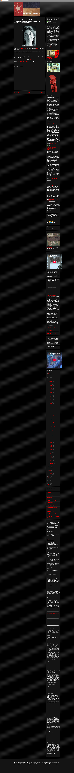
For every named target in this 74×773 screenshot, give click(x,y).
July (50, 466)
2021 (49, 373)
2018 (49, 377)
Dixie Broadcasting (50, 495)
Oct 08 (51, 452)
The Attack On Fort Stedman (52, 327)
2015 (49, 477)
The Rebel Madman (50, 514)
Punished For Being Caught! (51, 333)
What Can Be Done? (50, 123)
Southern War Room (50, 511)
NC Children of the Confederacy (52, 500)
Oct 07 (51, 453)
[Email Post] (33, 61)
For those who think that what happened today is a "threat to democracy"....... (53, 182)
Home (29, 92)
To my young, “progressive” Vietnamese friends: (51, 148)
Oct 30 (51, 385)
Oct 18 (51, 402)
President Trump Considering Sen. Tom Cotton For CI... (53, 407)
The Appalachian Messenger (51, 513)
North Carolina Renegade (51, 505)
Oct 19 (51, 400)
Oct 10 (51, 449)
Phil (48, 539)
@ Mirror (30, 59)
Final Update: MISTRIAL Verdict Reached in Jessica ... (53, 418)
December (51, 380)
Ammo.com (49, 492)
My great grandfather (50, 298)
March (50, 471)
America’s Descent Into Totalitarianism (53, 58)
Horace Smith (49, 609)
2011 (49, 483)
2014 (49, 479)
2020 (49, 374)
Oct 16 (51, 404)
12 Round (51, 46)
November (51, 381)
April (50, 470)
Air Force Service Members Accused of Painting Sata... (53, 426)
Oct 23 (51, 395)
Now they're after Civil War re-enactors (52, 436)
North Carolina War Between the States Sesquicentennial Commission (53, 508)
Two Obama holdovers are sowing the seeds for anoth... (53, 429)
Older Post (42, 92)
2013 (49, 480)
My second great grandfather (51, 295)
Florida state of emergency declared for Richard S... (52, 414)
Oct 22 (51, 396)
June (50, 467)
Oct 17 (51, 403)
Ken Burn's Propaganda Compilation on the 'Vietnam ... (53, 439)
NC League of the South (51, 502)
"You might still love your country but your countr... (53, 433)
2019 (49, 376)
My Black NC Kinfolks (50, 332)
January (50, 474)
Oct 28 (51, 388)
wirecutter (48, 620)
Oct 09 (51, 450)
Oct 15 (51, 442)
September (51, 463)
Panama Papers (23, 48)
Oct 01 (51, 461)
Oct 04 (51, 457)
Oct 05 (51, 456)
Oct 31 (51, 384)
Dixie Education (49, 497)
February (50, 473)
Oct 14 (51, 443)
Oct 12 (51, 446)
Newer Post (16, 92)
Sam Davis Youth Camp (51, 509)
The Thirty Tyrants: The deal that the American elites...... (53, 94)
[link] (49, 149)
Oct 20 (51, 399)
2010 (49, 484)
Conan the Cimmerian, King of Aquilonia (53, 613)
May (50, 469)
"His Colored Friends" (50, 328)
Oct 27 (51, 389)
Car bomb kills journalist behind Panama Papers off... (53, 422)
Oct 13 (51, 445)
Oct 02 (51, 460)
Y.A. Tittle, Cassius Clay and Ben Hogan (53, 411)
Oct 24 (51, 393)
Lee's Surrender (49, 330)
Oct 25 (51, 392)
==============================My (53, 270)
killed (37, 48)
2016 (49, 476)
